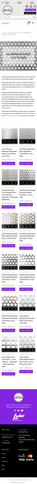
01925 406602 (6, 443)
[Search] (34, 17)
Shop (3, 469)
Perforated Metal (14, 32)
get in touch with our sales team (10, 115)
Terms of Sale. (10, 479)
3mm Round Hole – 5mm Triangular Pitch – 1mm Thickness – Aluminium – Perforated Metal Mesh (10, 195)
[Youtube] (35, 6)
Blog (3, 465)
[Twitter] (31, 6)
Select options (8, 163)
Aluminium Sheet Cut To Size (8, 146)
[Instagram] (27, 6)
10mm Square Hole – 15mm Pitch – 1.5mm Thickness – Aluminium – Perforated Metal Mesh (9, 361)
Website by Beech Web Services (18, 482)
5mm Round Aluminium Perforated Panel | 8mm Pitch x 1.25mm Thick (10, 236)
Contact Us (5, 461)
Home (5, 32)
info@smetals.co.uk (7, 437)
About (3, 457)
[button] (33, 22)
